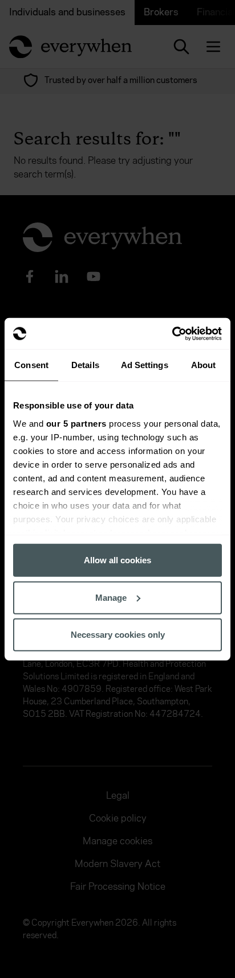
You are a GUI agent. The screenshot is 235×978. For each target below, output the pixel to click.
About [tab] (203, 365)
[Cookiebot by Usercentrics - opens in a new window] (172, 333)
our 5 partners (76, 423)
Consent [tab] (31, 365)
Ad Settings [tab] (144, 365)
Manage (111, 597)
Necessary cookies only (118, 634)
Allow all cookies (117, 560)
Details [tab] (85, 365)
